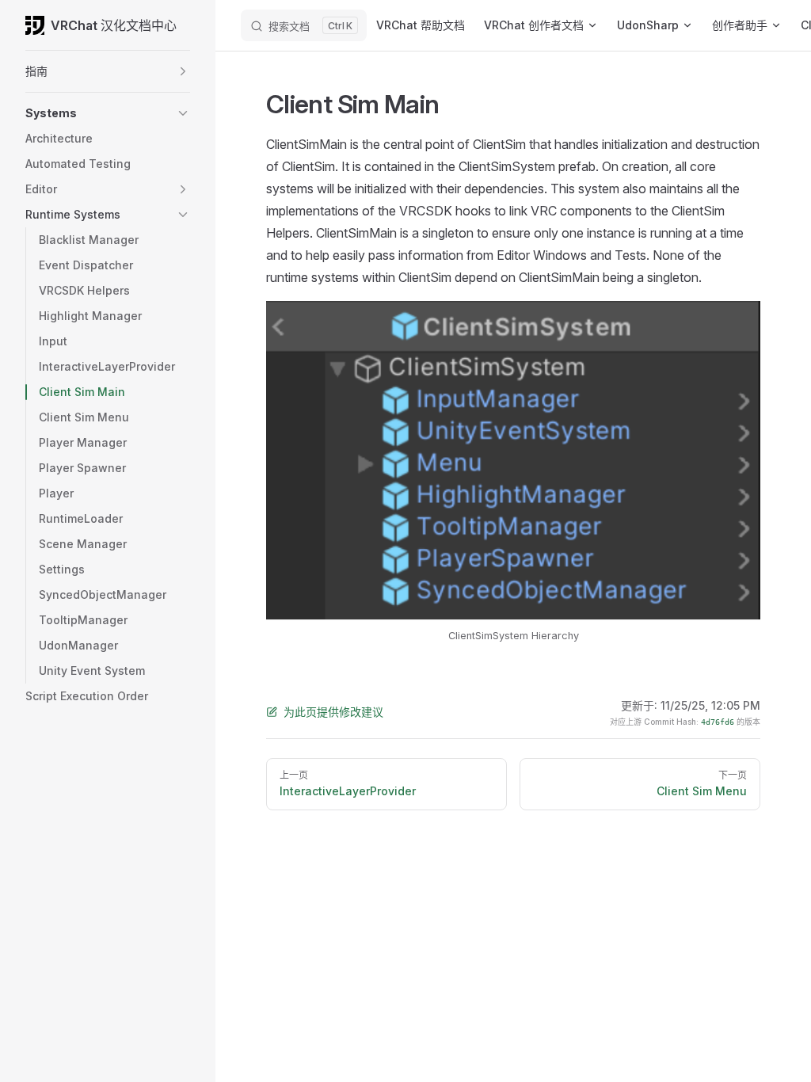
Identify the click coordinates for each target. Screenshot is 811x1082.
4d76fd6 (717, 722)
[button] (183, 71)
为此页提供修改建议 (333, 711)
